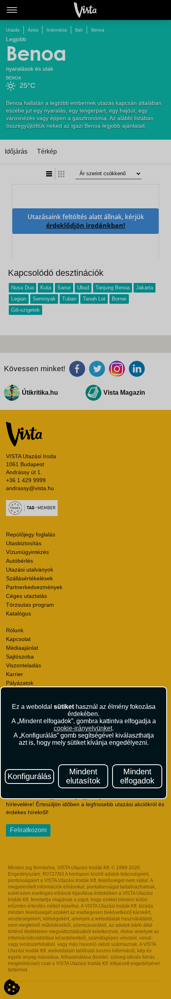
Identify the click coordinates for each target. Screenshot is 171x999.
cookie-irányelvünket (83, 728)
